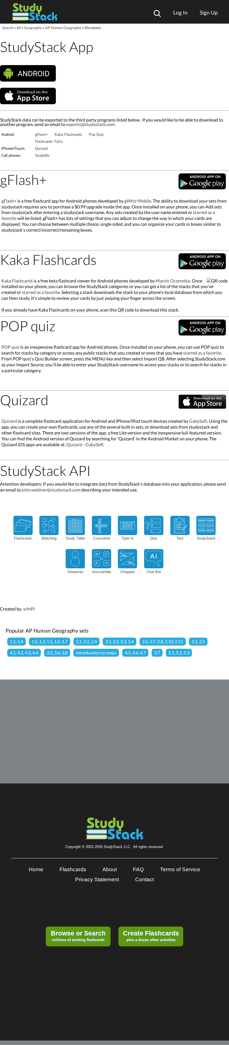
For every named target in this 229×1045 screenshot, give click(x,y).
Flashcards (72, 869)
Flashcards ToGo (49, 141)
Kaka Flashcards (68, 134)
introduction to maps (96, 652)
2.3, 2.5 (198, 641)
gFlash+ (41, 134)
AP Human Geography (63, 27)
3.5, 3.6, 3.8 (57, 652)
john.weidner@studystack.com (51, 489)
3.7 (157, 652)
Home (36, 869)
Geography (33, 27)
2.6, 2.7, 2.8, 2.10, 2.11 (162, 641)
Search (7, 27)
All (18, 27)
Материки (93, 27)
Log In (180, 12)
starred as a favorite (41, 292)
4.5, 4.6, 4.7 (135, 652)
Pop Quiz (96, 134)
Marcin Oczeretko (173, 280)
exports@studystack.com (90, 124)
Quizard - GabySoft (85, 444)
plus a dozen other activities (151, 936)
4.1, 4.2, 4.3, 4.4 (24, 652)
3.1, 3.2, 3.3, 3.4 (119, 641)
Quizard (41, 148)
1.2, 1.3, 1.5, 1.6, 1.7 (50, 641)
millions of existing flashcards (78, 936)
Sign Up (209, 12)
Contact (144, 879)
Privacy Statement (97, 879)
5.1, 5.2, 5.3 (178, 652)
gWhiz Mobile (137, 200)
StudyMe (42, 155)
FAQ (138, 869)
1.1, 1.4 (16, 641)
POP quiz (10, 347)
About (109, 869)
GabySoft (198, 421)
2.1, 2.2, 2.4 (86, 641)
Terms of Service (180, 869)
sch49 (29, 608)
